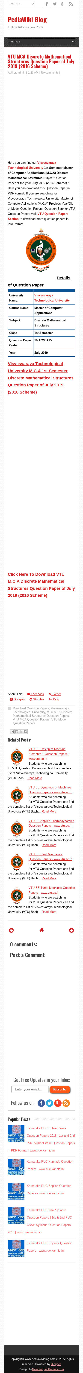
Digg (55, 699)
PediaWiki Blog (27, 19)
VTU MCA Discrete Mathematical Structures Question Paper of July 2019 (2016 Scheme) (41, 61)
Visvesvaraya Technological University (41, 710)
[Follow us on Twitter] (49, 1106)
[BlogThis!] (16, 731)
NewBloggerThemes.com (48, 1369)
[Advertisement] (41, 118)
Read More (34, 778)
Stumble (38, 699)
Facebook (37, 694)
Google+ (19, 699)
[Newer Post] (11, 930)
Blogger (56, 1364)
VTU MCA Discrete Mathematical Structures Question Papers (42, 713)
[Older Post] (71, 930)
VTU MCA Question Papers (31, 719)
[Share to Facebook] (25, 731)
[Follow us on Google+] (58, 1106)
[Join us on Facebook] (41, 1106)
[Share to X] (21, 731)
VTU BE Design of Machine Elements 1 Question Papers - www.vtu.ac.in (49, 753)
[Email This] (12, 731)
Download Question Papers (31, 708)
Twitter (56, 694)
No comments (49, 72)
